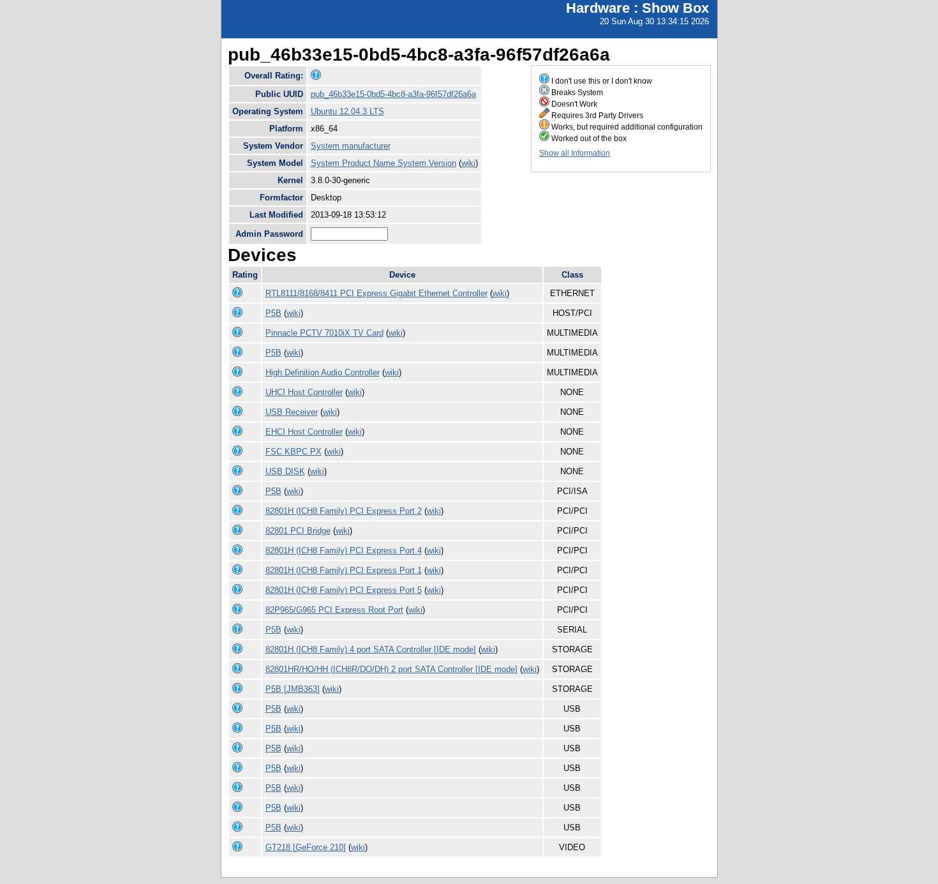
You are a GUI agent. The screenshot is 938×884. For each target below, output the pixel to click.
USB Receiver (291, 412)
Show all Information (574, 153)
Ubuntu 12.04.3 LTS (347, 111)
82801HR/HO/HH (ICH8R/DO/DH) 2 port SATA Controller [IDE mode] (391, 669)
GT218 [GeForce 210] (305, 847)
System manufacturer (351, 146)
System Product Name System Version (383, 163)
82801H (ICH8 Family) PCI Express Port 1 (343, 570)
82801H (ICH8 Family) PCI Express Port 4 (343, 550)
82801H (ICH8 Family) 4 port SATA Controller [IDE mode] (370, 649)
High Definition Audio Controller (322, 372)
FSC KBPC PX (293, 451)
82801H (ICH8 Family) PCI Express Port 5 (343, 590)
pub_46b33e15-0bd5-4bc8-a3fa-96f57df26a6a (393, 94)
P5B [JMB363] (292, 689)
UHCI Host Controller (304, 392)
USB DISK (285, 471)
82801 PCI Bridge (298, 531)
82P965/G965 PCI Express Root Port (334, 610)
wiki (468, 163)
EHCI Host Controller (304, 432)
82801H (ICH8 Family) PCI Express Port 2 (343, 511)
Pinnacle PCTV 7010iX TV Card (324, 333)
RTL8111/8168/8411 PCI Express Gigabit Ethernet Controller (376, 293)
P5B (273, 313)
